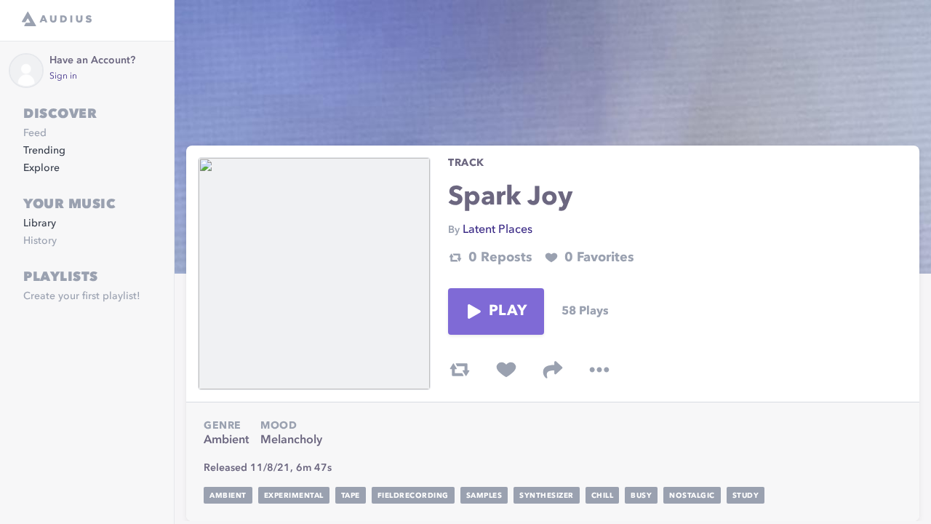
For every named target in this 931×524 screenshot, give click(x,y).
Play (508, 311)
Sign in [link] (63, 76)
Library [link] (39, 223)
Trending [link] (44, 151)
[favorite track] (506, 369)
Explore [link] (41, 168)
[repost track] (459, 369)
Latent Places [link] (497, 230)
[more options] (599, 369)
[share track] (552, 369)
